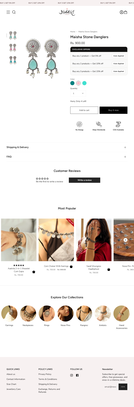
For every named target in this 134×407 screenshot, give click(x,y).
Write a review (85, 180)
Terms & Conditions (47, 379)
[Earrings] (9, 314)
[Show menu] (8, 12)
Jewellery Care (14, 389)
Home (72, 31)
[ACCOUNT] (122, 12)
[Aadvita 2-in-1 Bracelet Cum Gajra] (19, 240)
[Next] (125, 240)
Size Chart (11, 384)
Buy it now (113, 110)
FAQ (9, 156)
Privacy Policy (44, 374)
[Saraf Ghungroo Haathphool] (93, 240)
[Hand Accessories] (121, 314)
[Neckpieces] (28, 314)
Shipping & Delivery (18, 147)
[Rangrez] (84, 314)
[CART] (125, 12)
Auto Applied (118, 56)
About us (11, 374)
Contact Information (16, 379)
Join (123, 387)
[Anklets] (103, 314)
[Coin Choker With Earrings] (56, 240)
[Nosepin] (65, 314)
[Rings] (47, 314)
